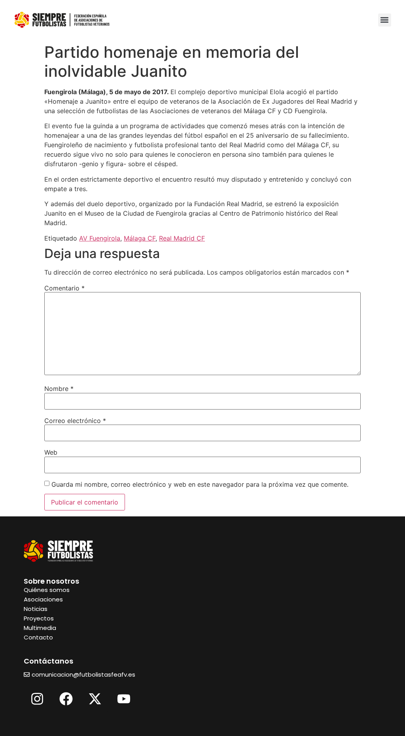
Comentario (64, 288)
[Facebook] (66, 698)
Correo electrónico (75, 420)
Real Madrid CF (182, 238)
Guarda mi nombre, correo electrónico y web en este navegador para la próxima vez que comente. (199, 484)
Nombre (59, 388)
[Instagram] (37, 698)
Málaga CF (139, 238)
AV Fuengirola (99, 238)
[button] (384, 20)
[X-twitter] (94, 698)
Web (50, 452)
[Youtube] (123, 698)
